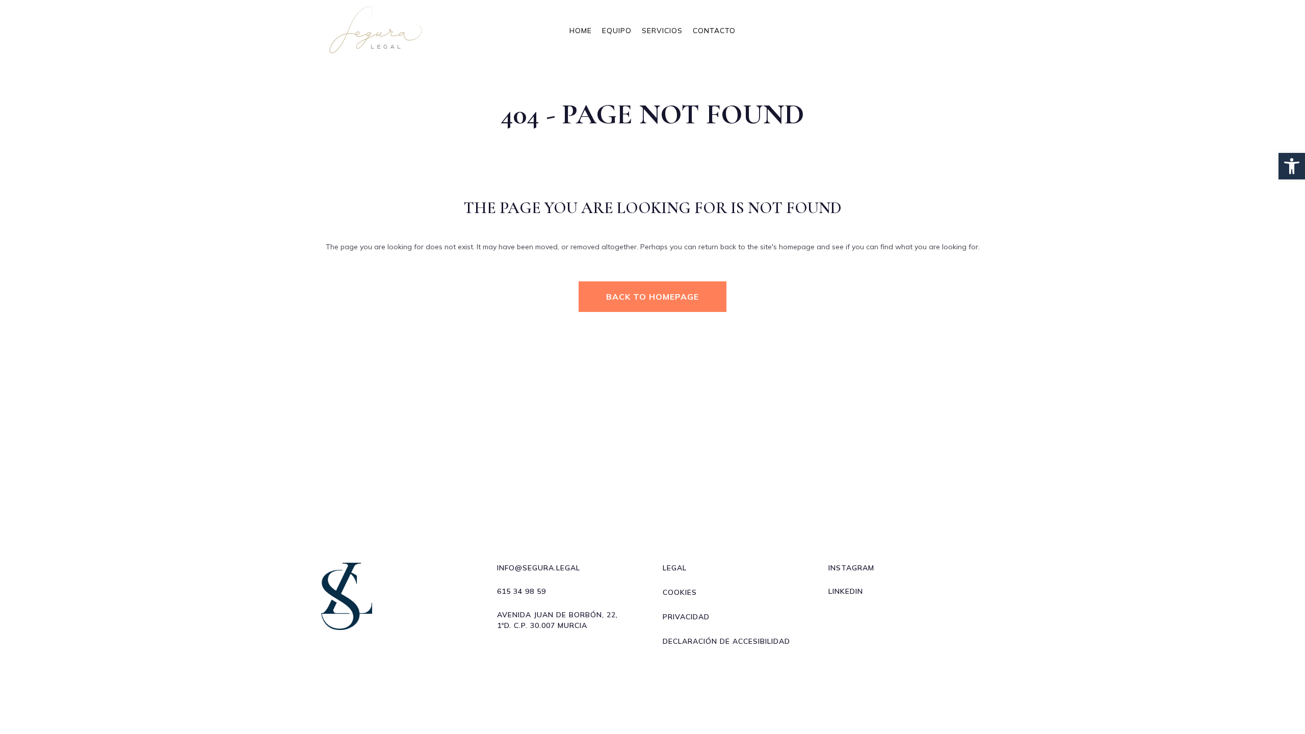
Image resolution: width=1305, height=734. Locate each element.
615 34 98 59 (521, 591)
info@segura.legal (538, 567)
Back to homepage (652, 297)
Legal (675, 567)
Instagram (851, 567)
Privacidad (686, 616)
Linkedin (845, 591)
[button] (1291, 166)
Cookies (680, 592)
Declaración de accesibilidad (726, 641)
